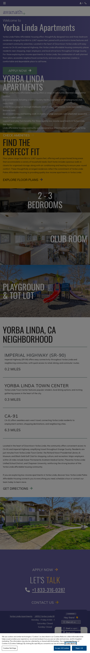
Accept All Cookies (62, 648)
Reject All (79, 648)
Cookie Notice (70, 643)
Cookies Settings (9, 648)
